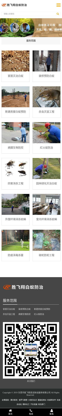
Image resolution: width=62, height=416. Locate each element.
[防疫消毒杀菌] (15, 240)
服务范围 (31, 40)
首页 (10, 414)
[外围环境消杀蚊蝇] (15, 204)
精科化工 (26, 404)
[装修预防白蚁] (46, 60)
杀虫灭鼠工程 (46, 111)
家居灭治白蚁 (15, 76)
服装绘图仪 (42, 400)
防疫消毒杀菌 (15, 255)
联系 (52, 414)
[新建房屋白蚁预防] (15, 96)
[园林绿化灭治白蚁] (46, 168)
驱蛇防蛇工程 (46, 255)
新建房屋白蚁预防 (15, 111)
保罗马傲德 (23, 400)
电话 (31, 414)
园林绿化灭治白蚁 (46, 183)
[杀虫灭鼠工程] (46, 96)
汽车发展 (33, 404)
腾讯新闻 (14, 400)
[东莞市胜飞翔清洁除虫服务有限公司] (14, 7)
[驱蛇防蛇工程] (46, 240)
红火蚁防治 (46, 147)
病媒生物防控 (15, 147)
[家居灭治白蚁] (15, 60)
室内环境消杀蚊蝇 (46, 219)
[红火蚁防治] (46, 132)
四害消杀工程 (15, 183)
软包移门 (41, 404)
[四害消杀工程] (15, 168)
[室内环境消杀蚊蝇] (46, 204)
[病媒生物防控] (15, 132)
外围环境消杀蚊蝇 (15, 219)
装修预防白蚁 (46, 76)
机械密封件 (51, 400)
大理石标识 (32, 400)
